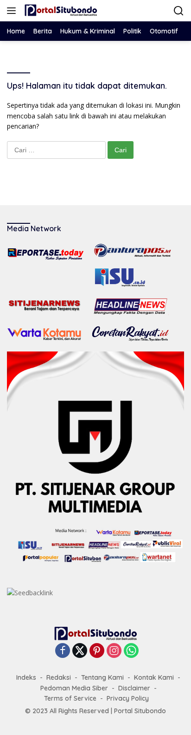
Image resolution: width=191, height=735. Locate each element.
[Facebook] (62, 651)
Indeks (26, 677)
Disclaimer (134, 688)
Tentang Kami (102, 677)
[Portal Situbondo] (59, 11)
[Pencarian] (178, 11)
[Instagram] (114, 651)
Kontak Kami (154, 677)
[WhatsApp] (131, 651)
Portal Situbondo (140, 711)
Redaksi (58, 677)
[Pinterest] (96, 651)
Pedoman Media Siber (74, 688)
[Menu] (13, 11)
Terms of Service (70, 698)
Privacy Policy (128, 698)
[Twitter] (79, 651)
